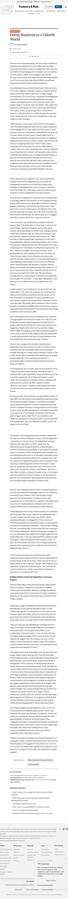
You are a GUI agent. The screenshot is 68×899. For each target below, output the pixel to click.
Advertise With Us (33, 852)
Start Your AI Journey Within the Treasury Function (31, 807)
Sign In (56, 849)
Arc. (17, 894)
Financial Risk (4, 855)
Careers (2, 869)
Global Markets (5, 863)
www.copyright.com (16, 777)
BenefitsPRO (28, 885)
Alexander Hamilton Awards (24, 1)
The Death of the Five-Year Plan (24, 804)
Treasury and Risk (21, 44)
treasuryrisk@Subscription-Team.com (12, 840)
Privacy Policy (45, 855)
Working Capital (5, 852)
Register (58, 6)
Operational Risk (5, 860)
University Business (47, 889)
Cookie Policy (45, 849)
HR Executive (19, 889)
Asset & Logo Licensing (31, 856)
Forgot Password (59, 854)
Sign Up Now (51, 880)
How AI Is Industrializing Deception (25, 810)
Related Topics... (19, 760)
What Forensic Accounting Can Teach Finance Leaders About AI (32, 793)
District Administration (32, 889)
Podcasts (16, 852)
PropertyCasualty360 (19, 885)
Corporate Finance (6, 858)
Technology (3, 866)
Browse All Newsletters (45, 885)
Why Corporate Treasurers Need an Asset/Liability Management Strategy (30, 799)
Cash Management (6, 849)
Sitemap (16, 860)
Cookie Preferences (56, 894)
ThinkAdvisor (9, 885)
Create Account (59, 852)
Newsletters (49, 6)
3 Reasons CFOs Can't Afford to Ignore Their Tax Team (32, 813)
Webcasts (37, 1)
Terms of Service (46, 852)
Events (16, 858)
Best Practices (15, 31)
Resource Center (46, 1)
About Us (30, 849)
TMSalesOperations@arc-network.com (22, 779)
